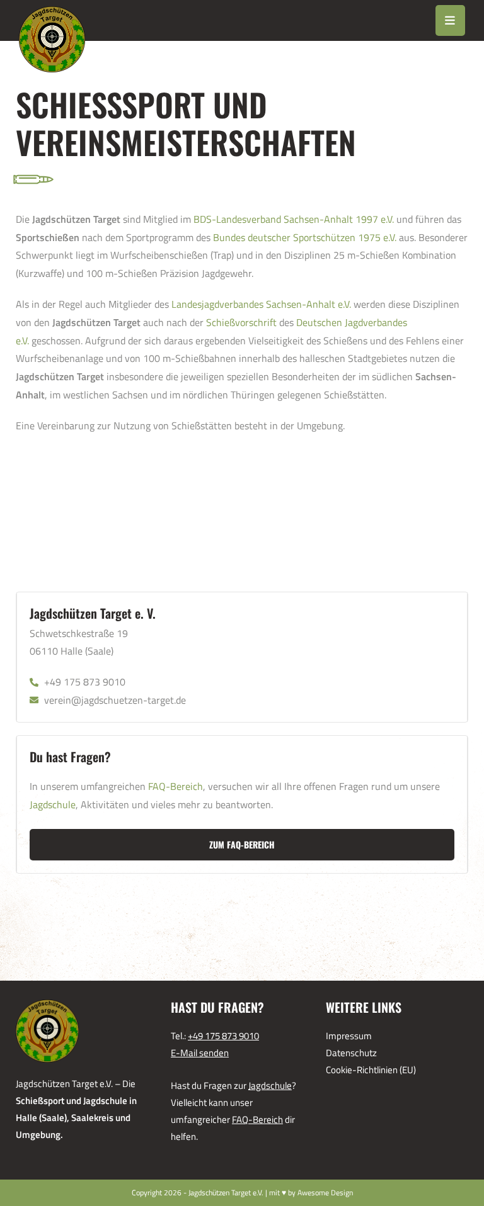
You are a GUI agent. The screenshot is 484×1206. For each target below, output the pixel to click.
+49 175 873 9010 (223, 1035)
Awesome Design (325, 1192)
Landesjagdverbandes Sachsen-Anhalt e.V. (261, 304)
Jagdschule (53, 804)
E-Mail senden (200, 1052)
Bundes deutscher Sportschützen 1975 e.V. (304, 237)
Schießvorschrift (241, 322)
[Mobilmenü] (450, 20)
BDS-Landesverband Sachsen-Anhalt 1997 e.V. (293, 219)
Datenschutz (351, 1052)
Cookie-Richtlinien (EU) (371, 1069)
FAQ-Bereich (175, 786)
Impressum (349, 1035)
